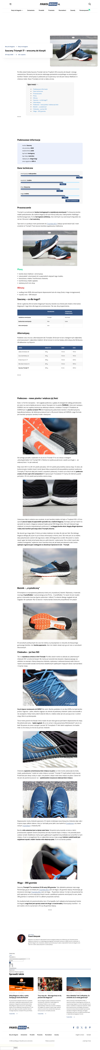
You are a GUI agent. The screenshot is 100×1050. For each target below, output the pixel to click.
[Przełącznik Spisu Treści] (37, 85)
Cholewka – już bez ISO (40, 109)
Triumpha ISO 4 (52, 224)
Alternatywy (37, 102)
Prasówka (51, 10)
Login (10, 955)
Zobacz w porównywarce (72, 200)
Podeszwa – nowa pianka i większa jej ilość (45, 105)
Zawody (72, 10)
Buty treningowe (23, 46)
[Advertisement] (50, 24)
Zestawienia (30, 10)
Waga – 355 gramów (39, 111)
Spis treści (32, 84)
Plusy (35, 96)
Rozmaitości (62, 10)
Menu (10, 4)
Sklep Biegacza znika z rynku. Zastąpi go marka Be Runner (19, 996)
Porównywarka (84, 10)
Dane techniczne (38, 91)
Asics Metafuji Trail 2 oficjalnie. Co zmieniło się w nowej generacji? (78, 996)
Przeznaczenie (37, 93)
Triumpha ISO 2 (36, 892)
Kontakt (89, 1035)
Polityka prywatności (50, 1041)
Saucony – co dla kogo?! (40, 100)
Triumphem (26, 826)
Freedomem (70, 823)
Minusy (35, 98)
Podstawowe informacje (40, 89)
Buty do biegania (16, 10)
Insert (15, 1047)
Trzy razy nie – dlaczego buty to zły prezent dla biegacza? (49, 996)
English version (80, 1035)
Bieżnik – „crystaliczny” (40, 107)
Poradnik (41, 10)
